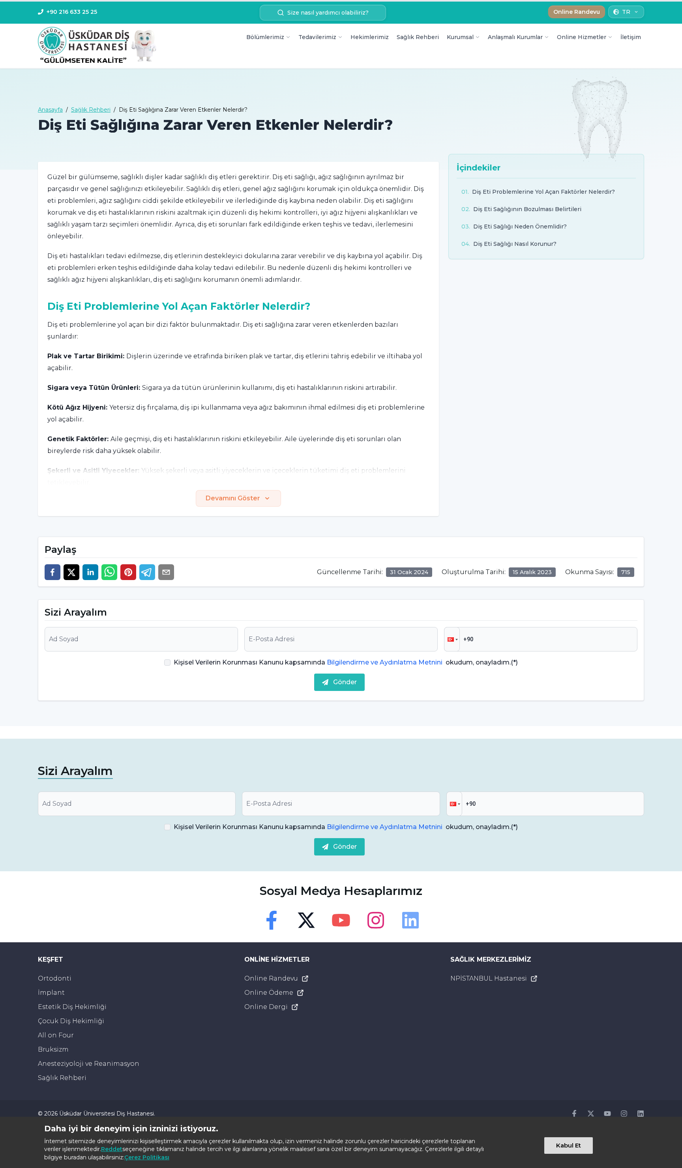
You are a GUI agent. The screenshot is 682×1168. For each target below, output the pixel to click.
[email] (166, 572)
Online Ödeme (268, 992)
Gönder (345, 682)
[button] (451, 639)
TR (626, 11)
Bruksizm (53, 1049)
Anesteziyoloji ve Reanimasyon (88, 1063)
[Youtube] (341, 920)
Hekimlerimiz (369, 37)
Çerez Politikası (146, 1157)
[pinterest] (128, 572)
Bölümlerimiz (265, 37)
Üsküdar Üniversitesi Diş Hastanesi (106, 1113)
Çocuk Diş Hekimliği (71, 1021)
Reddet (111, 1149)
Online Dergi (266, 1007)
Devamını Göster (233, 498)
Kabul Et (568, 1145)
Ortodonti (54, 978)
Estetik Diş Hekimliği (72, 1007)
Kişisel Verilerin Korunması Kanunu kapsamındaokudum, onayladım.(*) (346, 662)
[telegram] (147, 572)
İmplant (51, 992)
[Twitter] (306, 920)
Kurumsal (460, 37)
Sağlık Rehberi (418, 37)
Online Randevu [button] (576, 11)
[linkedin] (90, 572)
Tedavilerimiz (317, 37)
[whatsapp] (109, 572)
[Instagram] (375, 920)
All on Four (56, 1035)
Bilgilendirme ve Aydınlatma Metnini (384, 662)
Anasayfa (50, 109)
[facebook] (52, 572)
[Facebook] (271, 920)
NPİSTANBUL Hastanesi (488, 978)
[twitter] (71, 572)
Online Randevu (271, 978)
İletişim (630, 37)
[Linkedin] (410, 920)
